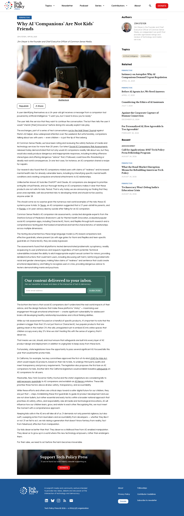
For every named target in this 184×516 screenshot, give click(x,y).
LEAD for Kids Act (98, 358)
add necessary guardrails (29, 381)
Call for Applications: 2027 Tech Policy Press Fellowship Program (143, 151)
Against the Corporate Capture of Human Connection (140, 114)
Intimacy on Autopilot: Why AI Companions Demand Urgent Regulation (144, 76)
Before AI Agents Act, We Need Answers (143, 91)
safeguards (102, 369)
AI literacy (80, 381)
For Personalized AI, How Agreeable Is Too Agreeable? (142, 128)
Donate (162, 6)
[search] (150, 5)
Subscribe (95, 290)
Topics (48, 5)
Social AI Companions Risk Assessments (88, 146)
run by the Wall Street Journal (82, 130)
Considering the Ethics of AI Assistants (143, 102)
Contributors (117, 5)
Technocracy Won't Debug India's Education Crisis (140, 189)
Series (98, 5)
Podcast (84, 5)
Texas (43, 205)
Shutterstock (63, 100)
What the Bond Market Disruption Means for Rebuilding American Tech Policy (142, 170)
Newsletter (67, 5)
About (137, 5)
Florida (22, 209)
